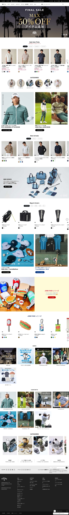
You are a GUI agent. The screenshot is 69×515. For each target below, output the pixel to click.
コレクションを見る (6, 272)
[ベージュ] (19, 71)
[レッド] (2, 337)
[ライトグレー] (37, 162)
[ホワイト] (2, 71)
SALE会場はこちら (8, 26)
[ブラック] (4, 71)
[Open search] (63, 4)
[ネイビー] (7, 71)
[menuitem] (51, 1)
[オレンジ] (9, 71)
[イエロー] (55, 337)
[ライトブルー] (6, 71)
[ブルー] (67, 71)
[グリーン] (37, 71)
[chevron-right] (67, 61)
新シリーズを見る (7, 186)
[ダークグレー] (51, 71)
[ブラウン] (2, 160)
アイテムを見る (51, 297)
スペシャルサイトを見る (6, 130)
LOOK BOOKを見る (40, 130)
